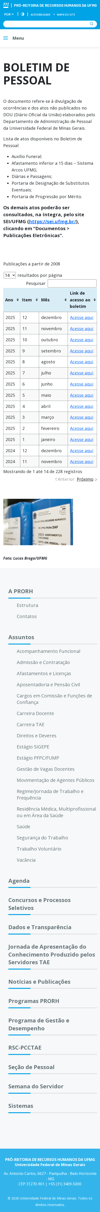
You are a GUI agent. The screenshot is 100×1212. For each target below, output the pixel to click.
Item (27, 300)
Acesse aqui (81, 317)
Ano (9, 300)
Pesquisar (36, 283)
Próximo (85, 479)
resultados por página (39, 275)
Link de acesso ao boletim (80, 299)
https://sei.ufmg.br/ (52, 221)
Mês (45, 300)
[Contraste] (22, 14)
